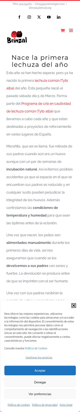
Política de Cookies (36, 348)
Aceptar (40, 370)
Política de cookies (19, 404)
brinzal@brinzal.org (40, 7)
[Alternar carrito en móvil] (63, 30)
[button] (73, 305)
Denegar (40, 382)
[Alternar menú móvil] (71, 30)
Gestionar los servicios (39, 357)
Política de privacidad (44, 404)
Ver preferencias (40, 394)
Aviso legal (66, 404)
